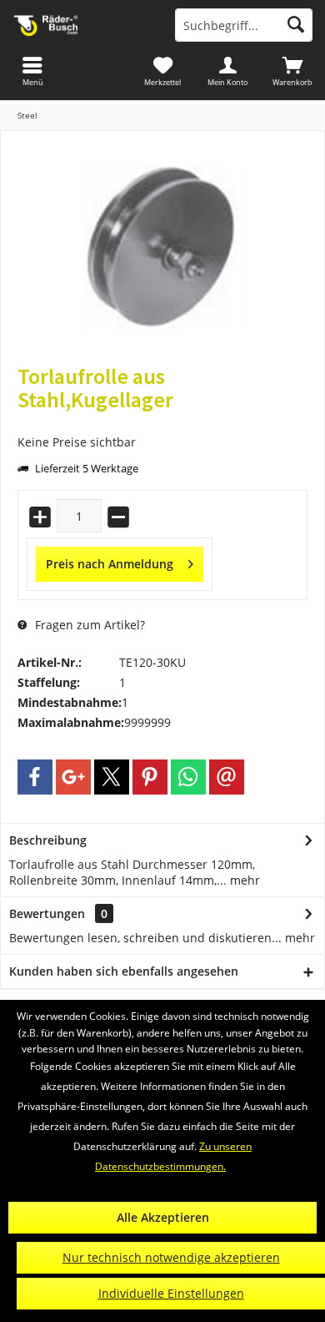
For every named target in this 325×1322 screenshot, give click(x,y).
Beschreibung (48, 840)
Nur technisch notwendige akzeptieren (171, 1257)
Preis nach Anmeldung (109, 564)
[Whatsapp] (188, 777)
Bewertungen (47, 913)
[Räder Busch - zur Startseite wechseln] (81, 25)
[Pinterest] (150, 777)
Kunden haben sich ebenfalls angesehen (123, 971)
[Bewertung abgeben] (163, 422)
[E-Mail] (226, 777)
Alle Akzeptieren (163, 1217)
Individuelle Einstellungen (171, 1293)
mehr (243, 880)
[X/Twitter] (111, 777)
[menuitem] (292, 71)
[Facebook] (35, 777)
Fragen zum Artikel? (88, 625)
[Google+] (73, 777)
